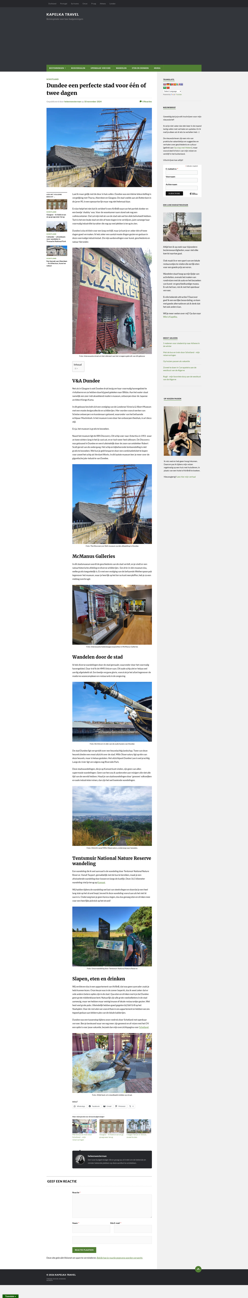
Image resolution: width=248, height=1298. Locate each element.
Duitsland (52, 3)
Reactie (76, 1192)
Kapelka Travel (63, 14)
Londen (112, 3)
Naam (75, 1223)
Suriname (75, 3)
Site (112, 1223)
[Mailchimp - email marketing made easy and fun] (194, 196)
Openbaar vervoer (101, 68)
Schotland (53, 79)
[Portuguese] (171, 84)
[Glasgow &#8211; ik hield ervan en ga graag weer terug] (111, 1126)
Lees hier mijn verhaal (186, 476)
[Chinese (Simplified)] (168, 87)
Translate (179, 94)
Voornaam (170, 177)
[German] (168, 84)
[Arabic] (164, 87)
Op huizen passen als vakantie (176, 361)
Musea (157, 68)
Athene (103, 3)
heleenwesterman (72, 101)
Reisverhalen (78, 68)
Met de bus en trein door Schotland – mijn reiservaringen (82, 1137)
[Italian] (178, 84)
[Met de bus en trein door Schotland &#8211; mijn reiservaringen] (84, 1126)
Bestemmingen (56, 68)
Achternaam (171, 184)
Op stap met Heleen (183, 147)
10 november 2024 (93, 101)
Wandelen (121, 68)
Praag (93, 3)
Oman (85, 3)
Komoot (101, 882)
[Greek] (181, 84)
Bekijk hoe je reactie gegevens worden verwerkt (119, 1257)
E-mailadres (172, 168)
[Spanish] (174, 84)
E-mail (117, 1223)
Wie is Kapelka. (170, 316)
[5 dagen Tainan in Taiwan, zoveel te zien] (139, 1126)
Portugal (63, 3)
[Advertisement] (124, 40)
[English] (164, 84)
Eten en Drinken (140, 68)
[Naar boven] (198, 1269)
